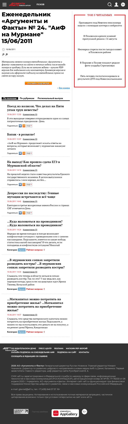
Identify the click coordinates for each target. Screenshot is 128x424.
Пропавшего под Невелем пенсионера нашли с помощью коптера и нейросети (100, 24)
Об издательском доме (23, 348)
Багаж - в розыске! (21, 134)
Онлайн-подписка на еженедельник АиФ (32, 352)
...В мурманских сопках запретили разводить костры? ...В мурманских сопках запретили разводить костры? (36, 263)
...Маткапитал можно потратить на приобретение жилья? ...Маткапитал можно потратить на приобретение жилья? (35, 304)
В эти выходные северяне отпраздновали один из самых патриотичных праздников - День (38, 120)
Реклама (58, 348)
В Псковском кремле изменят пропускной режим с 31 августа (99, 37)
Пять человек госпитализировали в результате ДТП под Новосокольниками (100, 77)
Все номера (64, 88)
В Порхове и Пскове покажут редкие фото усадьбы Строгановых (100, 64)
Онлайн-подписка (38, 83)
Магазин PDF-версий (76, 348)
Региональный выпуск (50, 98)
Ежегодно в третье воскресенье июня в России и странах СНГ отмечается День (38, 207)
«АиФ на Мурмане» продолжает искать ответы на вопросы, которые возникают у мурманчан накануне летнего (36, 146)
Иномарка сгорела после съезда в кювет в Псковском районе (100, 51)
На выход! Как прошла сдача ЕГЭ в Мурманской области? (33, 163)
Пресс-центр (45, 348)
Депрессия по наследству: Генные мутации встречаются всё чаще (33, 195)
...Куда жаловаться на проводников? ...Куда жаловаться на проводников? (34, 223)
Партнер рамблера (40, 412)
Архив (22, 250)
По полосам (9, 98)
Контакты (84, 352)
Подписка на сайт (66, 352)
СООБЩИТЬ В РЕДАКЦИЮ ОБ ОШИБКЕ (29, 356)
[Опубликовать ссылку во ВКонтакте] (20, 125)
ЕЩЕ (29, 126)
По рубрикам (27, 98)
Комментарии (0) (30, 114)
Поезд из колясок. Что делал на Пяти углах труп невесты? (35, 108)
